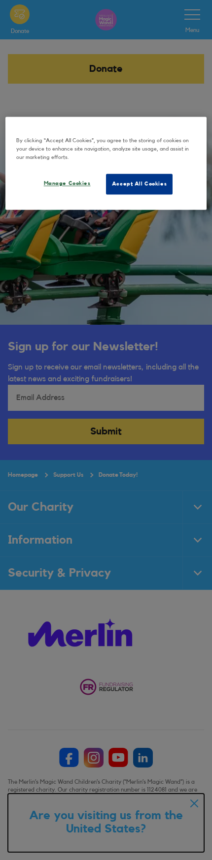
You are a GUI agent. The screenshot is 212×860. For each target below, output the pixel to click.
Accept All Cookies (139, 184)
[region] (106, 163)
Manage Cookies (67, 183)
